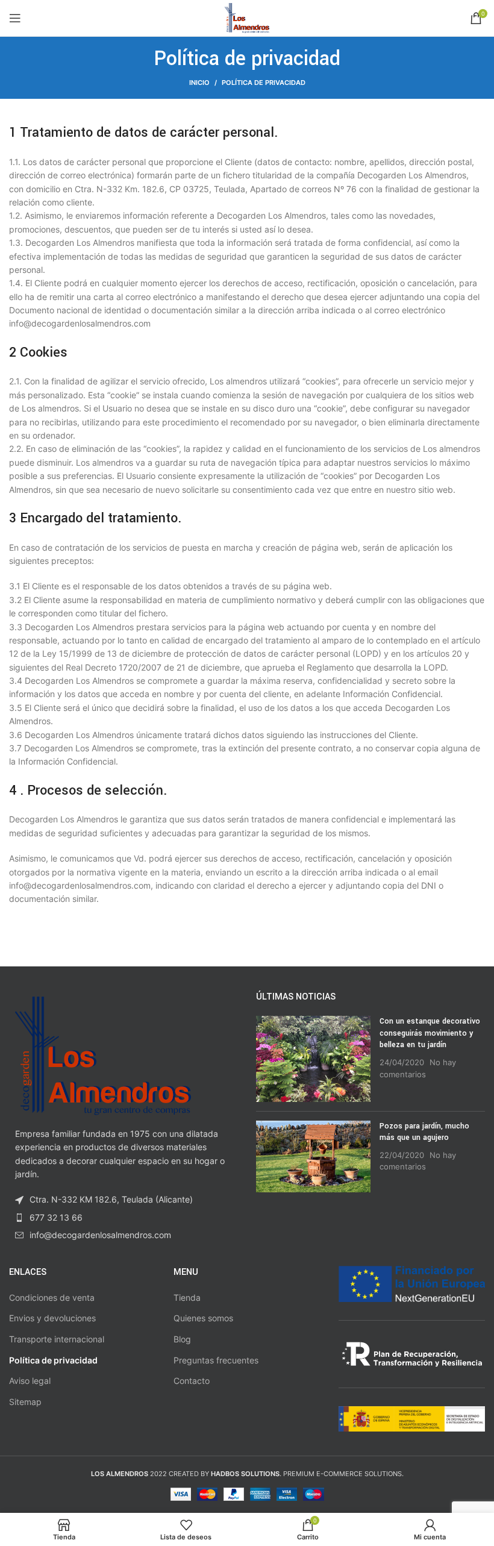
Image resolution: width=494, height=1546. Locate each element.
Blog (182, 1339)
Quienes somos (203, 1318)
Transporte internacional (56, 1339)
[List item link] (123, 1217)
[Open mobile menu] (15, 18)
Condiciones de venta (52, 1297)
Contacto (192, 1380)
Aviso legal (30, 1380)
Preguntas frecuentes (216, 1360)
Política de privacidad (53, 1360)
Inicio (199, 82)
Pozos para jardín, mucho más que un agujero (424, 1132)
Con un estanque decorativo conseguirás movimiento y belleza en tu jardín (430, 1033)
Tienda (187, 1297)
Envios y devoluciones (52, 1318)
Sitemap (25, 1402)
